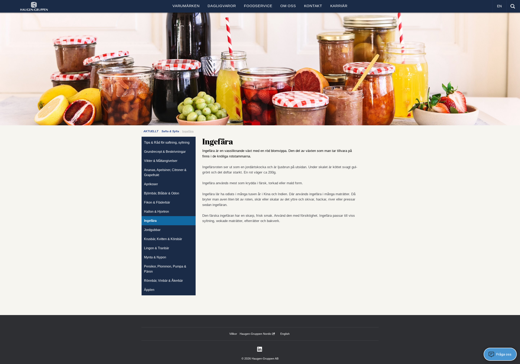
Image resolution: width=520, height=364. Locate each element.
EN (499, 6)
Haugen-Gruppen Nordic (256, 333)
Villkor (233, 333)
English (285, 333)
